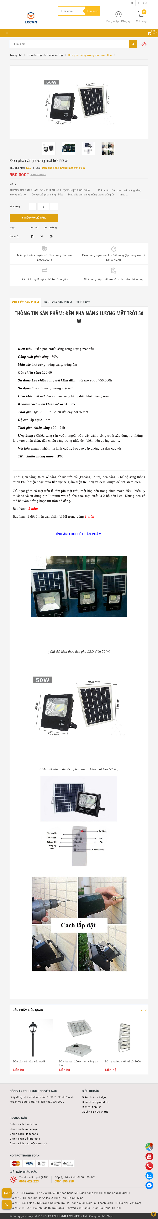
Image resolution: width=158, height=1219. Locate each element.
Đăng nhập (112, 21)
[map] (149, 1147)
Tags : (13, 227)
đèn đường (50, 227)
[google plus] (145, 3)
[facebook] (139, 3)
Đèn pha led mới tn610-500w (123, 1061)
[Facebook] (149, 1185)
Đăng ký (126, 21)
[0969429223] (149, 1166)
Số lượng (15, 206)
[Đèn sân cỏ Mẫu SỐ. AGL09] (33, 1038)
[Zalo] (149, 1176)
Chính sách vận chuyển (24, 1129)
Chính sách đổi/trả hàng (25, 1138)
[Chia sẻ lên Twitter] (42, 236)
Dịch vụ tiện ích (91, 1106)
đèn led (34, 227)
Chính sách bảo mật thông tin (28, 1143)
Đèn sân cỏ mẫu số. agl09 (29, 1061)
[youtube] (149, 1156)
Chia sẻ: (14, 236)
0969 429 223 (29, 1181)
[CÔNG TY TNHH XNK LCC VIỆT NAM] (31, 17)
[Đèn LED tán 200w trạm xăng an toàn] (79, 1038)
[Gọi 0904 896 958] (7, 1204)
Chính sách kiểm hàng (24, 1133)
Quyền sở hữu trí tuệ (95, 1111)
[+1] (51, 236)
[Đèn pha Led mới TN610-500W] (125, 1038)
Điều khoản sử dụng (95, 1097)
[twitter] (132, 3)
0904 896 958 (64, 1181)
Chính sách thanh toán (24, 1124)
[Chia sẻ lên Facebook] (32, 236)
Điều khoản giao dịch (95, 1102)
